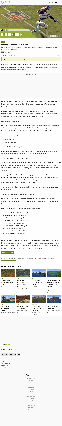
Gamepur (31, 382)
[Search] (49, 2)
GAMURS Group (57, 416)
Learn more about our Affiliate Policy (8, 260)
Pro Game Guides (31, 378)
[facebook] (14, 354)
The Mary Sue (31, 403)
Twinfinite (31, 380)
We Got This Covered (31, 391)
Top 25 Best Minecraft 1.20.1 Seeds (6, 308)
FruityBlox (31, 407)
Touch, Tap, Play (31, 405)
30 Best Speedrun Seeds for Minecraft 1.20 (8, 282)
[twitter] (11, 354)
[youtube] (19, 354)
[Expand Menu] (55, 2)
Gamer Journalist (31, 396)
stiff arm (36, 177)
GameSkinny (31, 398)
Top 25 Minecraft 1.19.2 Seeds (52, 307)
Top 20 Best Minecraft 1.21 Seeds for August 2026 (22, 283)
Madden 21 (21, 101)
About (2, 361)
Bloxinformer (31, 409)
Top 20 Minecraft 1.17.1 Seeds (22, 307)
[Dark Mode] (52, 2)
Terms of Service (5, 363)
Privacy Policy (4, 365)
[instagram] (6, 354)
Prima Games (31, 387)
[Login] (59, 2)
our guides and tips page (44, 245)
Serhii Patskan (5, 287)
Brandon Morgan (51, 289)
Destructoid (31, 394)
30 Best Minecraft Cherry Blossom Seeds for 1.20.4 (38, 308)
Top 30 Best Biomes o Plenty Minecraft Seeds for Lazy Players (53, 283)
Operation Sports (31, 400)
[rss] (3, 354)
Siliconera (31, 389)
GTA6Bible (31, 412)
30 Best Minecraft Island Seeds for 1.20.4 (38, 282)
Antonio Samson (36, 312)
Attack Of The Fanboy (31, 385)
